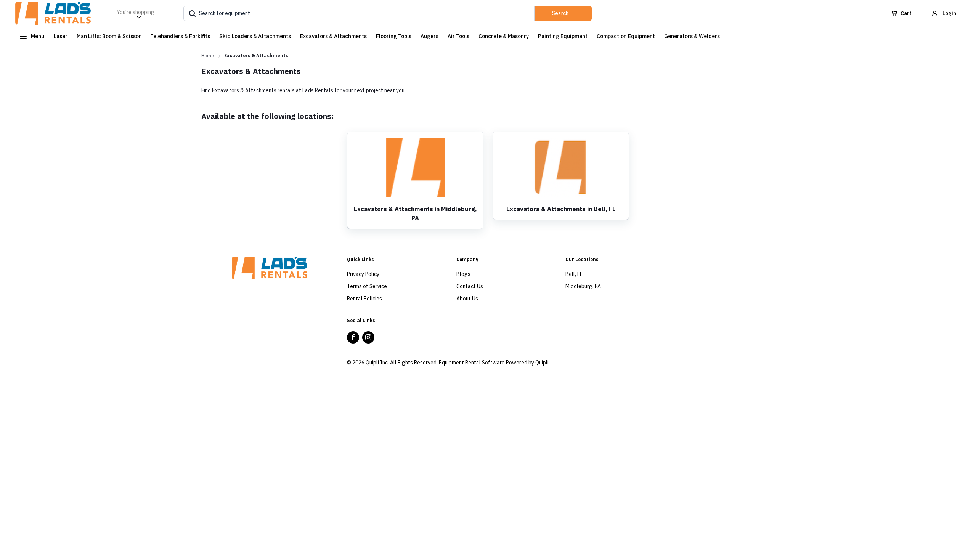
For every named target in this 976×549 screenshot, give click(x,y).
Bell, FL (574, 274)
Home (207, 55)
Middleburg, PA (583, 286)
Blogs (463, 274)
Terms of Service (367, 286)
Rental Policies (364, 298)
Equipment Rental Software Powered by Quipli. (494, 362)
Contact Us (469, 286)
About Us (467, 298)
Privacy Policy (363, 274)
